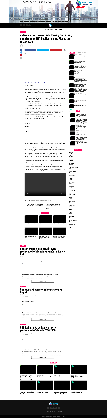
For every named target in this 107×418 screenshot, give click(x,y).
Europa (70, 176)
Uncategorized (72, 224)
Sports (56, 29)
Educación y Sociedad (73, 167)
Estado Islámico (72, 175)
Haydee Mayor (72, 182)
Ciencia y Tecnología (73, 157)
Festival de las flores (40, 200)
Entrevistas (71, 172)
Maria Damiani (72, 194)
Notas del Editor (72, 202)
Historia (70, 183)
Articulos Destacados (73, 153)
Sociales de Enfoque (73, 220)
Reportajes (71, 213)
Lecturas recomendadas (74, 191)
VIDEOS (70, 227)
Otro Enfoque (71, 206)
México (70, 197)
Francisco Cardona (28, 46)
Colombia (71, 159)
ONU (70, 204)
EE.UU (70, 168)
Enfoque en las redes (73, 170)
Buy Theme (47, 29)
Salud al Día (71, 216)
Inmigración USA (72, 185)
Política (70, 209)
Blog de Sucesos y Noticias (74, 155)
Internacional (71, 186)
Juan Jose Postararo (73, 189)
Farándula (71, 178)
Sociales (70, 219)
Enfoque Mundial (72, 171)
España (70, 174)
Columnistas (71, 160)
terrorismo (71, 223)
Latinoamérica (72, 190)
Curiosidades (71, 163)
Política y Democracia (73, 210)
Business (60, 29)
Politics (70, 212)
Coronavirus (71, 161)
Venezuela (71, 225)
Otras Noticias (72, 205)
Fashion (51, 29)
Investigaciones (72, 187)
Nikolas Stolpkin (72, 201)
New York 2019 (48, 200)
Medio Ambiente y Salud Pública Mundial (77, 195)
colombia (33, 200)
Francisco (26, 258)
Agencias (71, 152)
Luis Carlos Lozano (73, 193)
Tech (70, 221)
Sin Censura (71, 217)
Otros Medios (71, 208)
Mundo (70, 198)
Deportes (71, 164)
